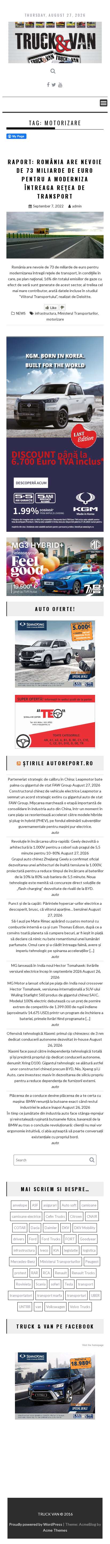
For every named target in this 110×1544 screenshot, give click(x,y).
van (38, 1307)
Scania (41, 1284)
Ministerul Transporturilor (78, 313)
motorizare (55, 319)
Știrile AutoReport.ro (58, 763)
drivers (18, 1239)
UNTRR (24, 1307)
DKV (65, 1228)
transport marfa (49, 1295)
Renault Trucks (83, 1273)
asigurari (50, 1205)
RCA (46, 1273)
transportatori (21, 1295)
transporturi (76, 1295)
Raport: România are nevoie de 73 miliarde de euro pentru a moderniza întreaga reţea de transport (55, 179)
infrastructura (45, 313)
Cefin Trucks (55, 1216)
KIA (56, 1250)
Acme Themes (55, 1530)
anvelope (20, 1205)
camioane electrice (26, 1216)
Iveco (44, 1250)
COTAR (20, 1228)
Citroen (76, 1216)
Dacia (35, 1228)
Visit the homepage (93, 1345)
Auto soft (69, 1205)
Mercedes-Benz (23, 1261)
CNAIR (92, 1216)
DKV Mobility (84, 1228)
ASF (35, 1205)
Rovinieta (23, 1284)
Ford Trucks (51, 1239)
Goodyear (88, 1239)
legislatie (71, 1250)
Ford (33, 1239)
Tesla (69, 1284)
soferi (55, 1284)
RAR (34, 1273)
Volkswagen (55, 1307)
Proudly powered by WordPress (35, 1524)
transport (85, 1284)
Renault (61, 1273)
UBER (95, 1295)
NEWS (21, 313)
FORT (70, 1239)
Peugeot (92, 1261)
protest (20, 1273)
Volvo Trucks (80, 1307)
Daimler (51, 1228)
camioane (88, 1205)
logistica (89, 1250)
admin (77, 206)
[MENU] (104, 103)
